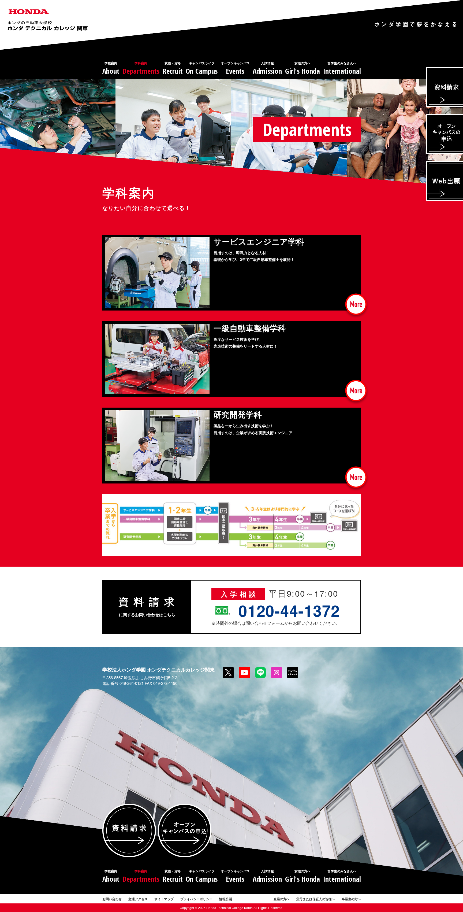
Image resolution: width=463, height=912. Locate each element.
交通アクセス (138, 898)
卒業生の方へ (351, 898)
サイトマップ (164, 898)
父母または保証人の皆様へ (315, 898)
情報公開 (225, 898)
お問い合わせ (112, 898)
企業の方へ (282, 898)
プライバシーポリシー (196, 898)
